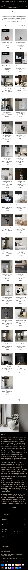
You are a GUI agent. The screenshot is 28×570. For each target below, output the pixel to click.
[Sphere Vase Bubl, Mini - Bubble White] (7, 197)
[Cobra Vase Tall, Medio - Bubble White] (7, 127)
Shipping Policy (15, 558)
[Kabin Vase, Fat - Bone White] (21, 174)
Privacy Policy (9, 558)
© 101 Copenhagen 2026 (5, 551)
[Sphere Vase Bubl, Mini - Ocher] (7, 243)
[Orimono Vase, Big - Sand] (21, 220)
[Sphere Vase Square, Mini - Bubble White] (7, 290)
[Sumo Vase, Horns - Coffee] (7, 382)
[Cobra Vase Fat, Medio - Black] (7, 104)
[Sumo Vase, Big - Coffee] (7, 359)
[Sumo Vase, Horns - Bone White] (21, 359)
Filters (4, 25)
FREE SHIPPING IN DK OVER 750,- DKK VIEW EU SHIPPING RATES (14, 2)
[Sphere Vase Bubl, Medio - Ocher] (7, 174)
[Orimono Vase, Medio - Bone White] (21, 243)
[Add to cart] (16, 39)
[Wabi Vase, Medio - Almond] (7, 35)
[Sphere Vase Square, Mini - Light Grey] (7, 313)
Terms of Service (22, 558)
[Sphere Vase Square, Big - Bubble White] (7, 266)
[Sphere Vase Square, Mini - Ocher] (7, 336)
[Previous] (5, 400)
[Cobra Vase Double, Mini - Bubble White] (7, 81)
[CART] (25, 6)
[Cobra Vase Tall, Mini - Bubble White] (7, 151)
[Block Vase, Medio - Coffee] (21, 127)
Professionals (5, 519)
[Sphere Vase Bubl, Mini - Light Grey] (7, 220)
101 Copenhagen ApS (6, 514)
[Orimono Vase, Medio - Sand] (21, 266)
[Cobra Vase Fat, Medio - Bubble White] (21, 104)
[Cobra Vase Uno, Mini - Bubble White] (21, 151)
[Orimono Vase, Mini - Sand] (21, 313)
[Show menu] (1, 6)
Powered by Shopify (4, 561)
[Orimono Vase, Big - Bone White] (21, 197)
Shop (3, 524)
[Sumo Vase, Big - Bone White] (21, 336)
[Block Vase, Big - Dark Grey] (21, 81)
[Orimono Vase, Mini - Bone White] (21, 290)
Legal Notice (3, 558)
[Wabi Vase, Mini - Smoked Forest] (21, 35)
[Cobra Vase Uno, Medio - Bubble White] (21, 58)
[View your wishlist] (22, 6)
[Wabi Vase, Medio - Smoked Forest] (7, 58)
